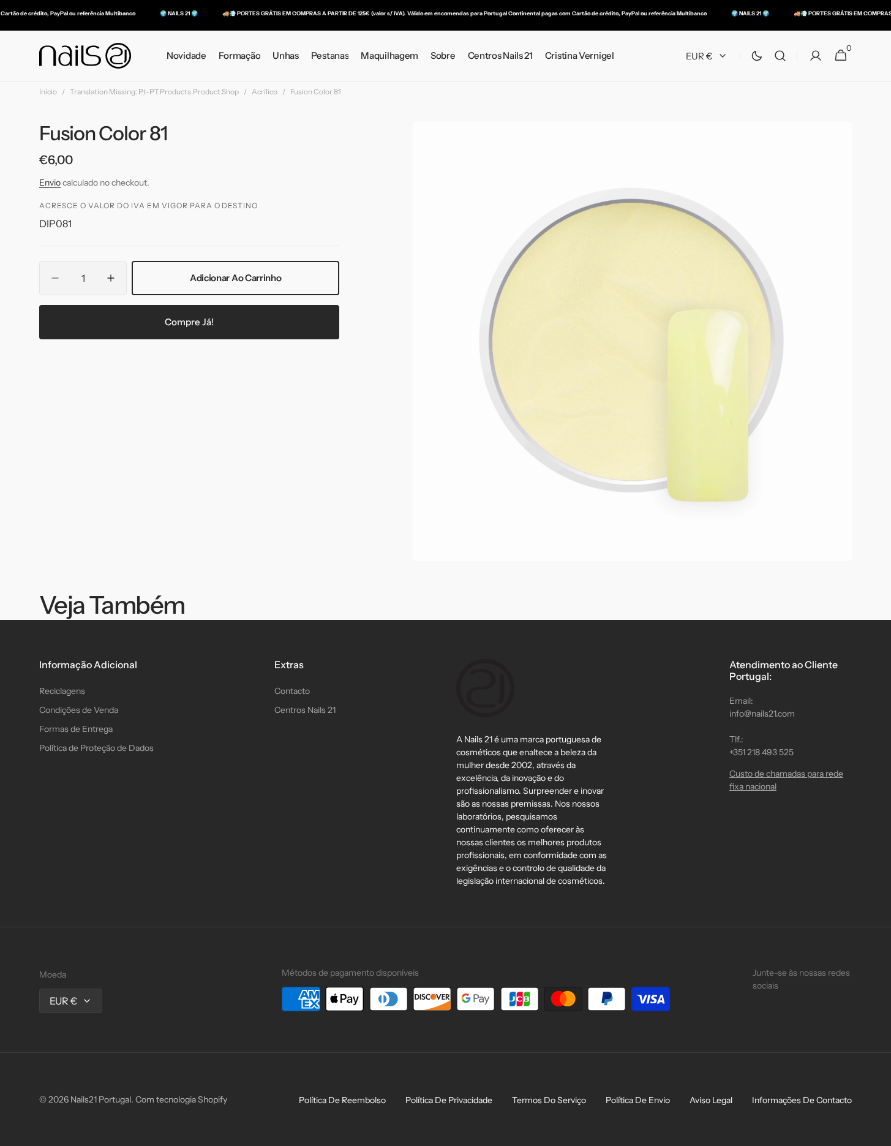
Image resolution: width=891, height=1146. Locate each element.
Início (48, 91)
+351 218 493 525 (761, 752)
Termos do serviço (549, 1100)
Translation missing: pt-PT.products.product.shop (154, 91)
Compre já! (189, 322)
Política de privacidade (448, 1100)
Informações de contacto (802, 1100)
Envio (50, 182)
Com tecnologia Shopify (181, 1099)
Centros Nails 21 (305, 709)
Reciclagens (62, 690)
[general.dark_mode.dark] (757, 55)
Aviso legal (711, 1100)
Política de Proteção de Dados (96, 747)
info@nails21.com (762, 713)
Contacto (292, 690)
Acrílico (264, 91)
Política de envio (638, 1100)
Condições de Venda (78, 709)
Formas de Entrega (76, 728)
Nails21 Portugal (100, 1099)
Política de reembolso (342, 1100)
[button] (780, 56)
